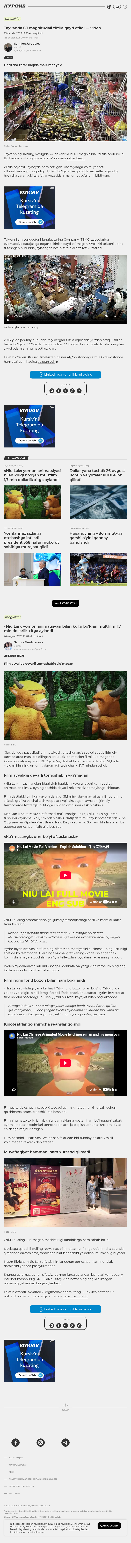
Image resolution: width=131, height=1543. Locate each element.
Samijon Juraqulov (27, 43)
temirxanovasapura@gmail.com (30, 649)
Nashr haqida (16, 1458)
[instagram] (41, 1442)
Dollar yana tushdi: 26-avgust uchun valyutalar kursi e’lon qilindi (97, 475)
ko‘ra (56, 761)
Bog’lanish (14, 1494)
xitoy (20, 656)
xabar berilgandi (75, 1296)
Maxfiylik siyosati (18, 1465)
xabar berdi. (76, 158)
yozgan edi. (46, 362)
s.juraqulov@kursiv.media (27, 50)
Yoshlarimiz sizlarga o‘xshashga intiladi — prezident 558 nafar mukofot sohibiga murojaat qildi (31, 540)
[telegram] (65, 1442)
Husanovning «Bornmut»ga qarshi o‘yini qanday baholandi (96, 538)
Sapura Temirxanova (28, 642)
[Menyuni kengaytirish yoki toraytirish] (125, 7)
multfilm (10, 656)
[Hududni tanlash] (109, 7)
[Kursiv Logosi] (15, 6)
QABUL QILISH (109, 1525)
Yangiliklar (12, 19)
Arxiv (11, 1472)
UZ (117, 6)
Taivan (8, 57)
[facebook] (15, 1442)
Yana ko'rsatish (66, 603)
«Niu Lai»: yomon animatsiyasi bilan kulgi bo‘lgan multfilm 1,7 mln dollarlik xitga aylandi (32, 475)
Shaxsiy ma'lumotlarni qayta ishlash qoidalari (33, 1479)
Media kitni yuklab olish (21, 1486)
